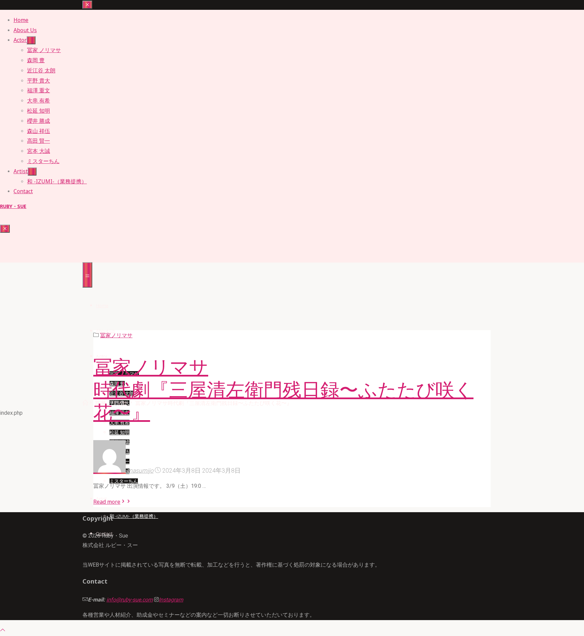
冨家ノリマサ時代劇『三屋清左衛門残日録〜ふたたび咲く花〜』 (283, 390)
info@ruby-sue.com (129, 599)
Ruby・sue (13, 206)
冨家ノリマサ (116, 335)
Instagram (171, 599)
